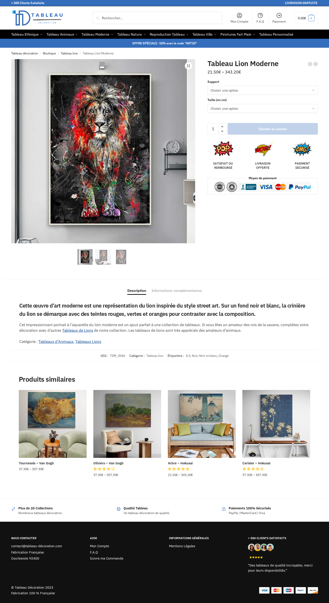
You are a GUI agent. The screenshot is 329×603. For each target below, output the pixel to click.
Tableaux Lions (88, 341)
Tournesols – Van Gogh (36, 463)
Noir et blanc (208, 356)
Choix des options (52, 484)
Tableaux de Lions (77, 330)
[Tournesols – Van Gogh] (53, 424)
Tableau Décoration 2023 (34, 587)
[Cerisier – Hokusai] (276, 424)
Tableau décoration (24, 53)
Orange (224, 356)
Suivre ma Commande (106, 558)
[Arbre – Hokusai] (202, 424)
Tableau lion (69, 53)
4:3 (188, 356)
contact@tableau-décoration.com (36, 546)
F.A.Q (260, 21)
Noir (195, 356)
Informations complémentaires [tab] (177, 290)
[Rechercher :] (157, 18)
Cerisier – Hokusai (256, 463)
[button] (188, 65)
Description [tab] (136, 290)
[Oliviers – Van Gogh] (127, 424)
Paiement (279, 21)
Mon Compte (239, 21)
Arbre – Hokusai (180, 463)
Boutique (49, 53)
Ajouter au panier (272, 129)
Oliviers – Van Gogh (108, 463)
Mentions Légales (182, 546)
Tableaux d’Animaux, (56, 341)
